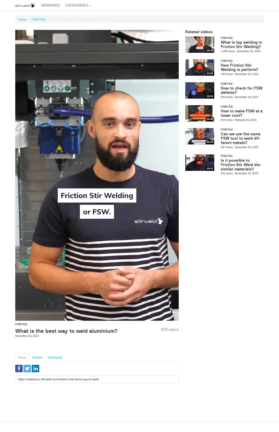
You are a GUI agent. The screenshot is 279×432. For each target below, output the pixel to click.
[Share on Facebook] (19, 368)
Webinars (50, 5)
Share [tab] (22, 357)
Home (23, 19)
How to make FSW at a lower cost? (242, 113)
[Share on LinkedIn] (35, 368)
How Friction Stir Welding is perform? (239, 67)
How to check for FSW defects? (242, 90)
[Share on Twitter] (27, 368)
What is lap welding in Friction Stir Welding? (241, 44)
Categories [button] (77, 5)
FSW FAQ (38, 19)
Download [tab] (55, 357)
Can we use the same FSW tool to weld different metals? (241, 138)
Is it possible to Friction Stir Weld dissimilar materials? (241, 164)
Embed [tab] (37, 357)
